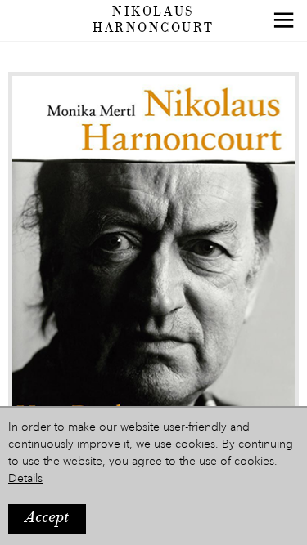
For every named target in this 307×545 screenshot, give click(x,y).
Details (25, 479)
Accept (47, 518)
